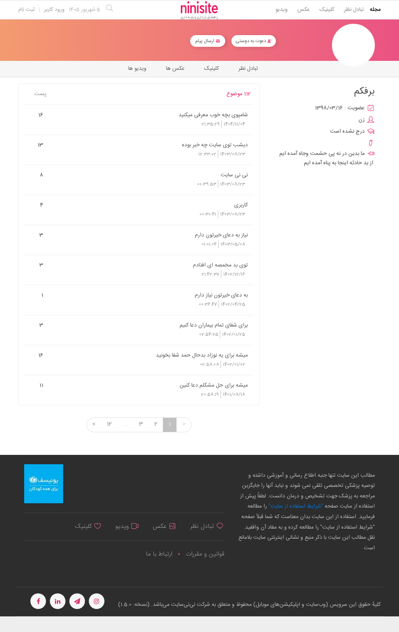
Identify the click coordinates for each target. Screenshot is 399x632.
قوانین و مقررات (205, 554)
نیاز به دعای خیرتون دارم (221, 234)
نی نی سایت (234, 174)
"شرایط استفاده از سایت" (295, 506)
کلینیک (326, 9)
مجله (375, 9)
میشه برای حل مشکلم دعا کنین (214, 385)
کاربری (241, 204)
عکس (303, 9)
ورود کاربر (54, 9)
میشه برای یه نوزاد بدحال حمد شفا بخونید (202, 355)
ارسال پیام (205, 41)
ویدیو (281, 9)
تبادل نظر (354, 9)
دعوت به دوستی (251, 41)
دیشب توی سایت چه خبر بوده (215, 144)
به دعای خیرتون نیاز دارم (221, 294)
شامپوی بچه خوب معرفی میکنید (213, 114)
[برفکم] (353, 45)
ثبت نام (26, 9)
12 (109, 424)
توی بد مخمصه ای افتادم (220, 264)
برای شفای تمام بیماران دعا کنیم (214, 324)
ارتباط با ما (159, 554)
